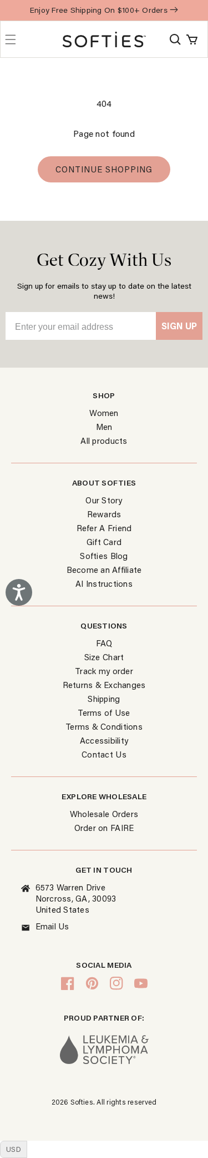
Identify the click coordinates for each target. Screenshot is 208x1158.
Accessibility (104, 740)
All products (103, 440)
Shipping (104, 698)
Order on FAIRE (104, 827)
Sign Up (179, 325)
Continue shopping (104, 169)
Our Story (103, 500)
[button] (175, 39)
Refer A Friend (104, 527)
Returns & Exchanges (104, 684)
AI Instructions (104, 583)
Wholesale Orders (104, 813)
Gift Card (104, 541)
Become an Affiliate (104, 569)
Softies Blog (104, 555)
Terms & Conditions (104, 726)
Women (103, 412)
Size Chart (104, 656)
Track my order (104, 670)
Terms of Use (104, 712)
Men (104, 426)
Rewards (104, 513)
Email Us (52, 926)
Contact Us (104, 754)
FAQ (104, 643)
